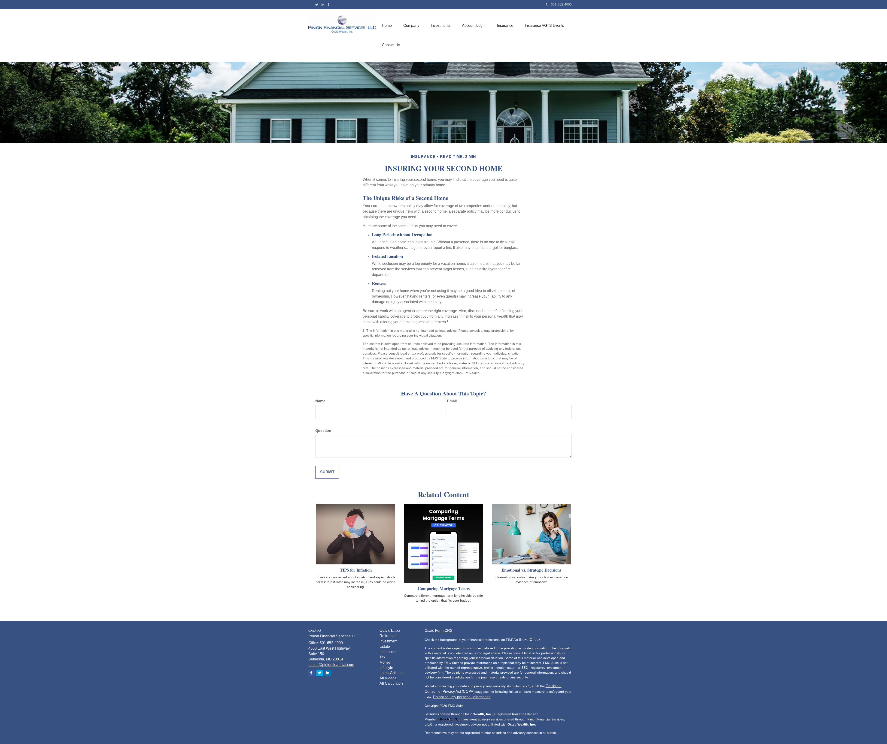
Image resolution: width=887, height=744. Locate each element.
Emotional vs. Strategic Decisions (531, 570)
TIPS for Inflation (356, 570)
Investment (388, 641)
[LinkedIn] (323, 4)
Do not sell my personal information (462, 697)
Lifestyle (386, 668)
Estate (385, 646)
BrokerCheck (529, 640)
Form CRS (444, 631)
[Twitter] (316, 4)
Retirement (389, 636)
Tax (382, 657)
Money (385, 662)
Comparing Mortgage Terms (444, 588)
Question (323, 431)
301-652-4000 (561, 4)
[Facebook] (328, 4)
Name (320, 401)
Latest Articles (391, 673)
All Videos (388, 678)
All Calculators (392, 683)
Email (452, 401)
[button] (411, 25)
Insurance (388, 652)
